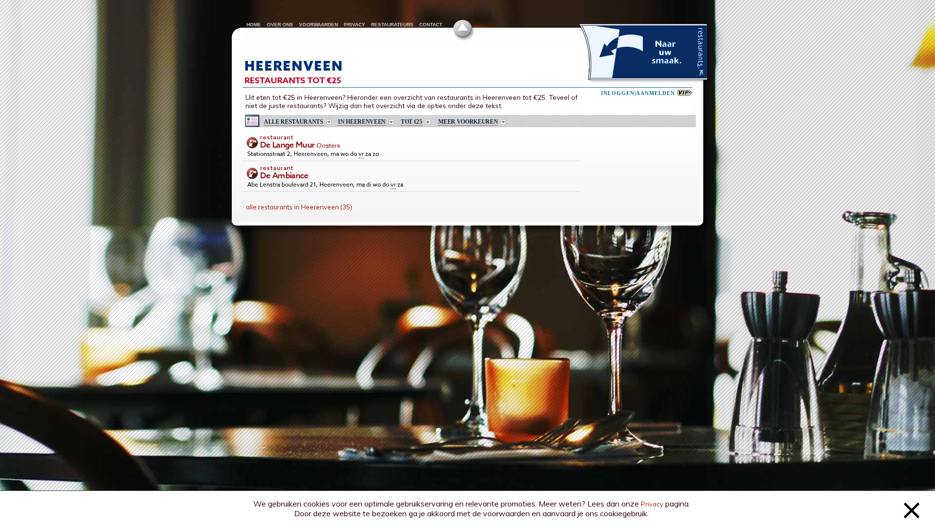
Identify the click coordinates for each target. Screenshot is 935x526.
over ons (280, 24)
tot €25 (411, 122)
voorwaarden (318, 24)
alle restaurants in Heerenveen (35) (299, 207)
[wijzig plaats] (391, 122)
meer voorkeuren (468, 122)
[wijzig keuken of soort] (329, 122)
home (253, 24)
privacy (354, 24)
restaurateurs (392, 24)
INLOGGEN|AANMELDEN (638, 93)
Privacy (652, 504)
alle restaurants (293, 122)
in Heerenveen (362, 122)
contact (430, 24)
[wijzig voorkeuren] (503, 122)
